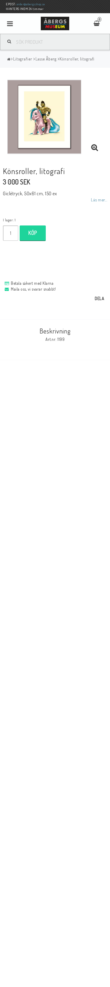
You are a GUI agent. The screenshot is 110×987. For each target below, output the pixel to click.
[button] (94, 147)
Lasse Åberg (46, 58)
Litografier (22, 58)
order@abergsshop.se (31, 4)
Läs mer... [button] (99, 199)
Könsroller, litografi (77, 58)
